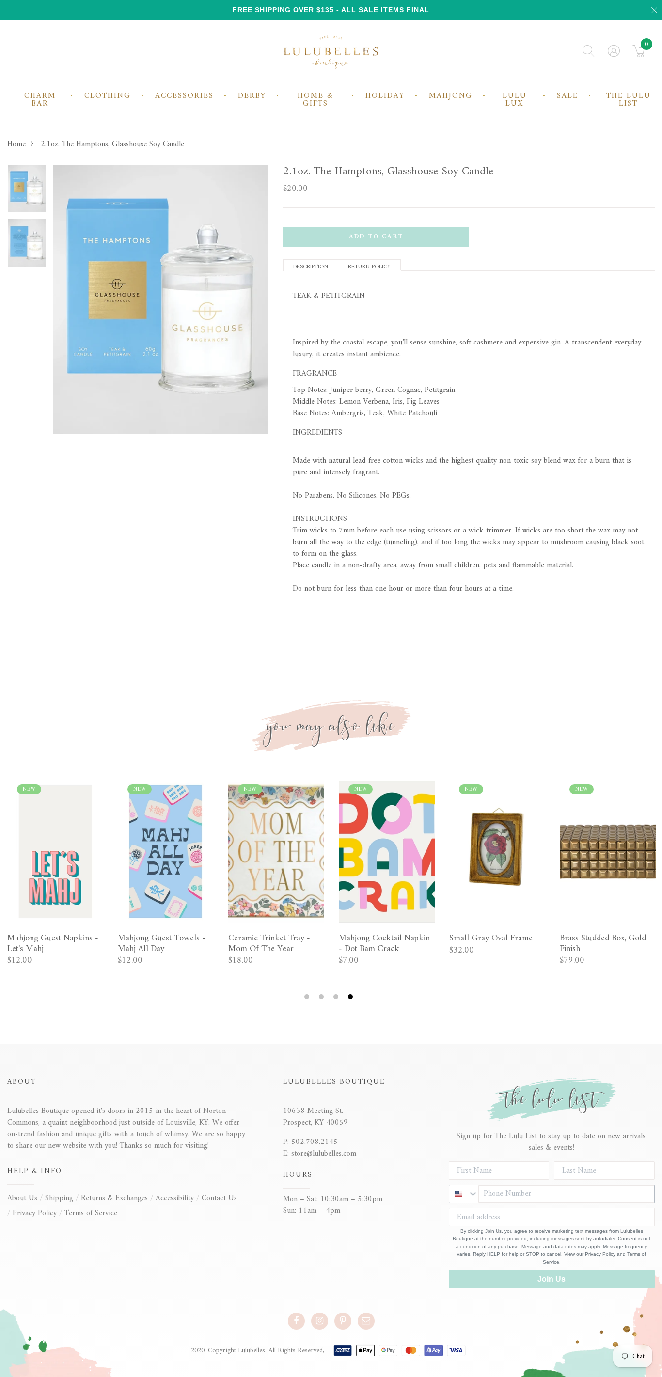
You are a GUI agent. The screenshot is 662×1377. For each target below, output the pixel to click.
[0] (639, 54)
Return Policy (369, 266)
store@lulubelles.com (323, 1153)
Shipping (59, 1198)
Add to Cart (376, 236)
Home (16, 144)
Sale (567, 96)
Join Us (551, 1279)
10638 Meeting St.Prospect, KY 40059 (315, 1116)
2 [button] (322, 997)
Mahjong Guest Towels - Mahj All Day (161, 943)
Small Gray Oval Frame (491, 938)
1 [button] (308, 997)
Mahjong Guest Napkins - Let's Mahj (52, 943)
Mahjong (451, 96)
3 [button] (337, 997)
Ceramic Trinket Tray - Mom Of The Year (269, 943)
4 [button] (351, 997)
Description (310, 266)
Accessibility (175, 1198)
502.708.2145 (314, 1142)
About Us (22, 1198)
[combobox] (463, 1194)
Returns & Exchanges (114, 1198)
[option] (26, 192)
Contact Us (219, 1198)
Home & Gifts (315, 99)
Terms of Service (90, 1213)
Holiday (385, 96)
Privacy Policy (35, 1213)
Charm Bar (40, 99)
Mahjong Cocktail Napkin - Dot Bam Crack (384, 943)
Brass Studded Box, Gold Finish (603, 943)
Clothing (107, 96)
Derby (252, 96)
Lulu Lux (515, 99)
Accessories (184, 96)
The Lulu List (628, 99)
